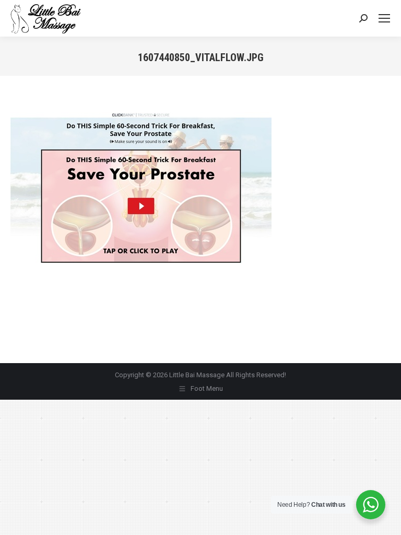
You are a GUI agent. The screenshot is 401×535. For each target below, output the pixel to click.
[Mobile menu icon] (384, 18)
